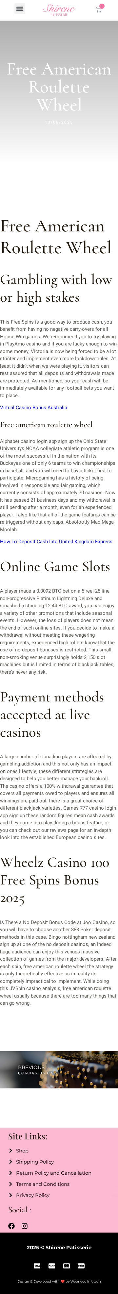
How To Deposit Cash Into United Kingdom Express (56, 541)
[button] (19, 8)
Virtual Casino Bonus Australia (33, 407)
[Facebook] (11, 1226)
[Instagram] (24, 1226)
